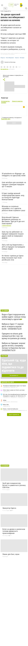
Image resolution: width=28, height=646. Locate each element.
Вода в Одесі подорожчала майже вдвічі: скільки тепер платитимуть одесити (14, 316)
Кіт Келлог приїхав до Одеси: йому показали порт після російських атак (13, 258)
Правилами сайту (5, 119)
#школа (17, 57)
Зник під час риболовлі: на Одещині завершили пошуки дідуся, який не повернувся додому (13, 235)
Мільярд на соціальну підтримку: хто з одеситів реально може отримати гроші (13, 208)
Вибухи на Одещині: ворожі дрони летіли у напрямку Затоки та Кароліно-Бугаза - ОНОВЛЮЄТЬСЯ (14, 347)
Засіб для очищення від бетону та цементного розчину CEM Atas (14, 485)
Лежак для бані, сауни (10, 554)
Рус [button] (5, 8)
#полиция (22, 57)
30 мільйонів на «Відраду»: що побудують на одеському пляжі (14, 175)
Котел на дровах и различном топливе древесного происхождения (13, 531)
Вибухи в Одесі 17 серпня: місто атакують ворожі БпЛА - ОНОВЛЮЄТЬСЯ (13, 326)
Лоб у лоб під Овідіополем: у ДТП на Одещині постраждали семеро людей (13, 247)
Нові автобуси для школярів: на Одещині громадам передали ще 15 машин (14, 184)
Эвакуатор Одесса (9, 508)
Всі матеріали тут (14, 375)
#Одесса (3, 57)
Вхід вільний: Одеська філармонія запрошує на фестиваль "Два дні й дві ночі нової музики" (13, 220)
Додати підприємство (14, 414)
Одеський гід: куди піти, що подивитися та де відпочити (14, 365)
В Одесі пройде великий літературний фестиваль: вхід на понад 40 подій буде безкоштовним (13, 196)
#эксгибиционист (10, 57)
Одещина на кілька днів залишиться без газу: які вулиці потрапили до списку (14, 336)
